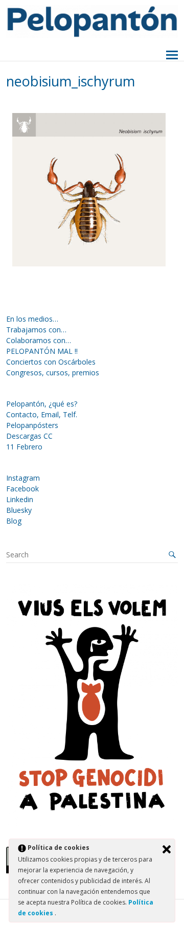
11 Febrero (24, 447)
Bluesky (19, 510)
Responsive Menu (172, 55)
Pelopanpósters (32, 425)
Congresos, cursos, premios (52, 372)
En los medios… (32, 319)
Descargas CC (29, 436)
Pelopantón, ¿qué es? (41, 404)
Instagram (23, 478)
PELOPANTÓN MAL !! (42, 351)
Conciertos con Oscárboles (51, 362)
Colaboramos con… (38, 340)
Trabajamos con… (36, 329)
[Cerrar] (167, 849)
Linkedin (19, 499)
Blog (13, 521)
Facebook (22, 488)
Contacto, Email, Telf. (41, 414)
